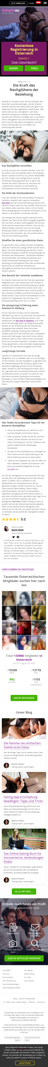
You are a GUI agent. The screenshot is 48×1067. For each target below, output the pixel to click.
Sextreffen (6, 970)
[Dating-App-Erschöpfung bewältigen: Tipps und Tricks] (24, 782)
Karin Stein (18, 530)
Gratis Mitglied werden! (24, 958)
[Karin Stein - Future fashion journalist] (6, 528)
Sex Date (11, 469)
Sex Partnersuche (9, 981)
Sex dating (28, 970)
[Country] (38, 2)
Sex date (27, 977)
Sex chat (5, 974)
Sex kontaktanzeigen (10, 984)
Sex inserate (29, 981)
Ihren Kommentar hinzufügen (18, 569)
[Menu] (45, 3)
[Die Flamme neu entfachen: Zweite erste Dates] (24, 728)
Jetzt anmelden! (18, 3)
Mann (13, 68)
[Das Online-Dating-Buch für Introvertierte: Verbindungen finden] (24, 839)
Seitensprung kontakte (11, 987)
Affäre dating (29, 974)
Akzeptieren (25, 1063)
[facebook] (14, 537)
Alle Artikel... (24, 891)
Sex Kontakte (7, 977)
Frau (34, 68)
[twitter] (18, 537)
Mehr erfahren (24, 698)
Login (31, 3)
